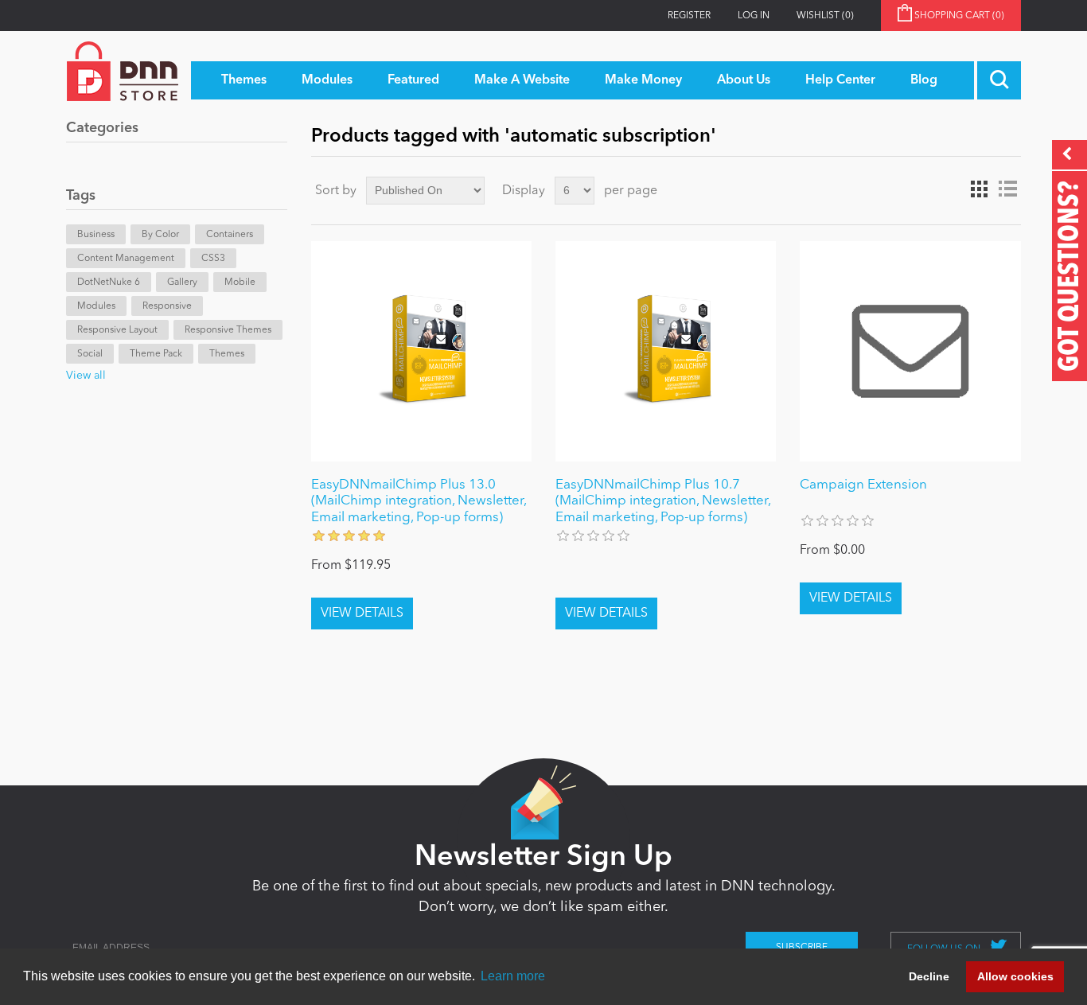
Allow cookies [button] (1015, 976)
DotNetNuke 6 (108, 282)
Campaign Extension (863, 485)
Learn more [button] (513, 976)
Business (96, 235)
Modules (96, 306)
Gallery (182, 282)
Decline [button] (929, 976)
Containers (229, 235)
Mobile (239, 282)
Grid (978, 189)
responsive (167, 306)
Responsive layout (117, 330)
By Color (160, 235)
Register (689, 16)
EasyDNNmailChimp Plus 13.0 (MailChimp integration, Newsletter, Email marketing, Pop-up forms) (418, 501)
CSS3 (213, 258)
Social (90, 354)
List (1007, 189)
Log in (753, 16)
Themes (226, 354)
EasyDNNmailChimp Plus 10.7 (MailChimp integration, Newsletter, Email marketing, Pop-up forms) (662, 501)
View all (86, 375)
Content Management (125, 258)
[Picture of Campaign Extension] (910, 351)
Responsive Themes (228, 330)
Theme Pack (156, 354)
